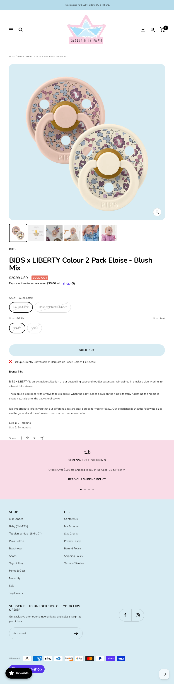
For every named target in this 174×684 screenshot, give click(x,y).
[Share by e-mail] (42, 438)
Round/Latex (21, 307)
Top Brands (16, 593)
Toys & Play (16, 563)
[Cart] (162, 29)
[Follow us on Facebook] (125, 615)
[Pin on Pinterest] (27, 438)
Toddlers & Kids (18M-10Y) (25, 533)
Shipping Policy (73, 556)
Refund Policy (72, 548)
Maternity (14, 578)
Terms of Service (74, 563)
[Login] (153, 30)
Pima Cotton (16, 541)
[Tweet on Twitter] (34, 438)
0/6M (34, 328)
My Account (71, 526)
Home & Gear (17, 570)
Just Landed (16, 519)
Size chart (159, 318)
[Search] (21, 30)
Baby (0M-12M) (18, 526)
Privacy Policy (72, 541)
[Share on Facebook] (21, 438)
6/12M (17, 328)
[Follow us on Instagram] (137, 615)
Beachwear (15, 548)
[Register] (76, 633)
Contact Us (71, 519)
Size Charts (71, 533)
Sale (11, 585)
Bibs (13, 249)
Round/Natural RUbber (53, 307)
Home (12, 56)
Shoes (13, 556)
